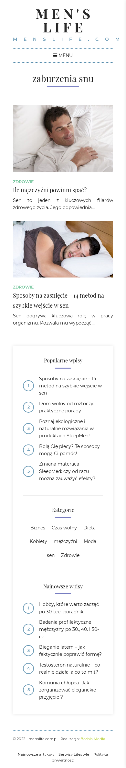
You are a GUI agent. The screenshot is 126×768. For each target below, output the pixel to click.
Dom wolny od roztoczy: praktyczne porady (66, 407)
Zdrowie (23, 181)
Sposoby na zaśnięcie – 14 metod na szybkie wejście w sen (70, 386)
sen (51, 555)
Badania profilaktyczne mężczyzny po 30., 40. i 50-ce (69, 629)
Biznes (37, 528)
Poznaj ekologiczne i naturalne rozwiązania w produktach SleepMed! (66, 429)
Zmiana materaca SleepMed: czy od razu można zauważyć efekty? (67, 471)
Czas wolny (64, 528)
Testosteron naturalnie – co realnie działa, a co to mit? (69, 668)
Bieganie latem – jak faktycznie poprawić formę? (70, 650)
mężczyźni (65, 541)
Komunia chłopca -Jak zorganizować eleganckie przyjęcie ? (67, 690)
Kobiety (38, 541)
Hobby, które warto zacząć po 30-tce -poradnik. (69, 607)
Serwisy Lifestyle (73, 754)
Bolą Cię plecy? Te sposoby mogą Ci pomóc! (69, 449)
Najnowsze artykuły (36, 754)
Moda (90, 541)
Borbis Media (92, 739)
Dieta (89, 528)
